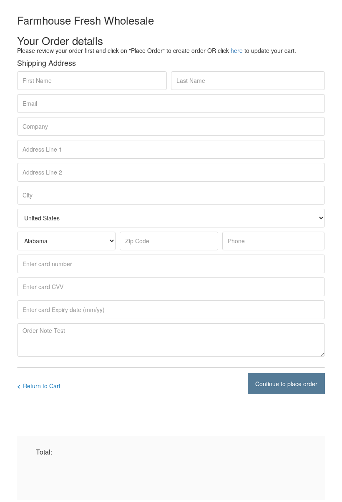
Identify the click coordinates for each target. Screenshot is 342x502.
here (237, 50)
